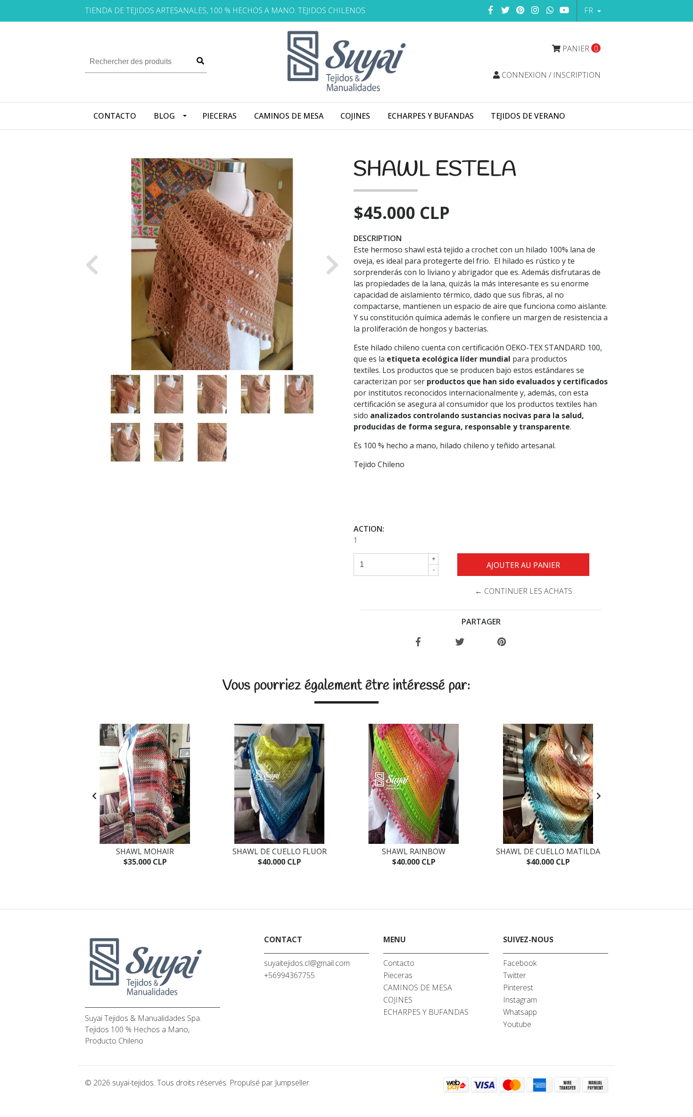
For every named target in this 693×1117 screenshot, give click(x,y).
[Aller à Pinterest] (520, 10)
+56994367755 (289, 975)
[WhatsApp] (550, 10)
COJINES (355, 116)
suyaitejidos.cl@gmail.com (307, 963)
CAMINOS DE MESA (288, 116)
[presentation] (94, 795)
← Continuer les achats (523, 591)
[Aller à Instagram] (535, 10)
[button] (95, 264)
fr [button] (589, 10)
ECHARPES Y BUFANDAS (431, 116)
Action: (369, 529)
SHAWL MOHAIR (145, 851)
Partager (481, 621)
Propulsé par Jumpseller (269, 1082)
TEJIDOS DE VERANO (528, 116)
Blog (164, 116)
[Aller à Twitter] (505, 10)
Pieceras (219, 116)
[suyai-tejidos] (346, 61)
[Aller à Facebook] (491, 10)
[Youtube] (564, 10)
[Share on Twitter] (459, 642)
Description (378, 238)
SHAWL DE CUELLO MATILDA (548, 851)
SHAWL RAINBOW (414, 851)
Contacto (114, 116)
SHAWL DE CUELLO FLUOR (279, 851)
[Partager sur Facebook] (418, 642)
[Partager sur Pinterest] (501, 642)
